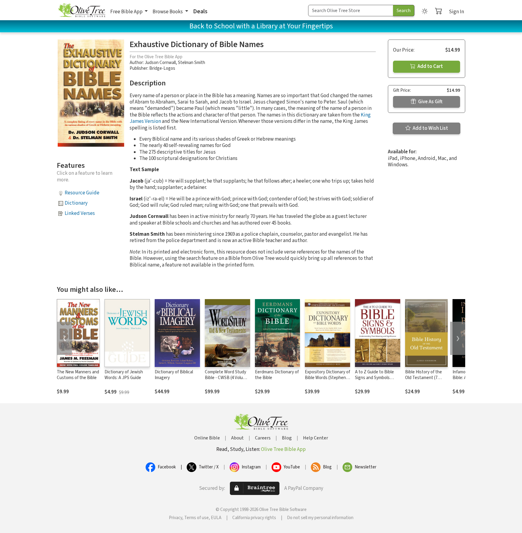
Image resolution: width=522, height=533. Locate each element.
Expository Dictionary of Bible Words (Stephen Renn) (327, 378)
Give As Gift (430, 101)
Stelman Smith (191, 62)
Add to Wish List (430, 128)
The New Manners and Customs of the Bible (78, 375)
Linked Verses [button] (80, 213)
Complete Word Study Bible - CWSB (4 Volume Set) (227, 378)
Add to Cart (430, 66)
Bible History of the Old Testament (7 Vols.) (423, 378)
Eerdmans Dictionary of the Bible (277, 375)
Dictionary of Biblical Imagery (174, 375)
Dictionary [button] (76, 203)
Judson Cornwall (160, 62)
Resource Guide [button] (82, 192)
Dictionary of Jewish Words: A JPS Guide (124, 375)
